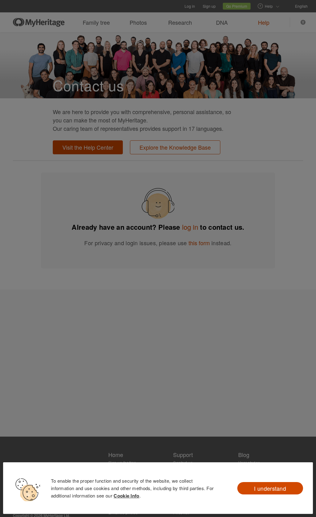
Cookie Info (126, 495)
